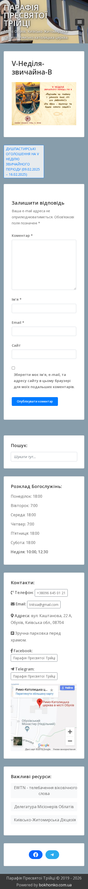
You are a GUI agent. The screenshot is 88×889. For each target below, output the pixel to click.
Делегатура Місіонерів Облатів (44, 806)
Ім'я (17, 299)
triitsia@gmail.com (43, 604)
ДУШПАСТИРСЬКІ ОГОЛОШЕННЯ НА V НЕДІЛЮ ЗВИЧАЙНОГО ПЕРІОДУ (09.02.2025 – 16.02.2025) (23, 161)
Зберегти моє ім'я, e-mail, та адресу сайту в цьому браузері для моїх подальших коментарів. (44, 380)
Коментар (22, 235)
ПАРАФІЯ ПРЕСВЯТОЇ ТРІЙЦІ (25, 15)
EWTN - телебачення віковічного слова (45, 790)
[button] (79, 22)
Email (18, 322)
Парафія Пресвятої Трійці (34, 658)
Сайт (16, 345)
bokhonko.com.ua (55, 885)
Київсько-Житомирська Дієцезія (45, 819)
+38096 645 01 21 (51, 593)
